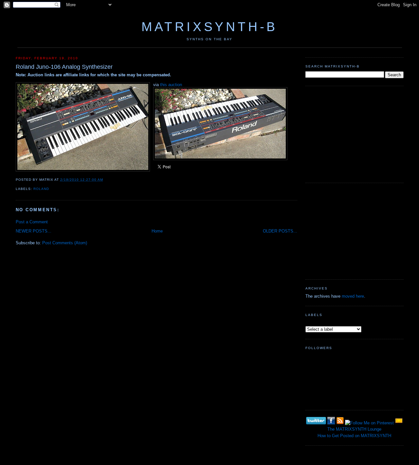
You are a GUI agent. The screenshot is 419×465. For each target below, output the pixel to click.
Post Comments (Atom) (64, 242)
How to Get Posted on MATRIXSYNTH (354, 435)
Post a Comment (32, 221)
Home (157, 231)
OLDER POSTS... (280, 231)
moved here (353, 296)
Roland (41, 189)
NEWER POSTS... (33, 231)
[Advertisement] (354, 134)
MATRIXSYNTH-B (209, 27)
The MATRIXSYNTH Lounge (354, 429)
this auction (171, 84)
